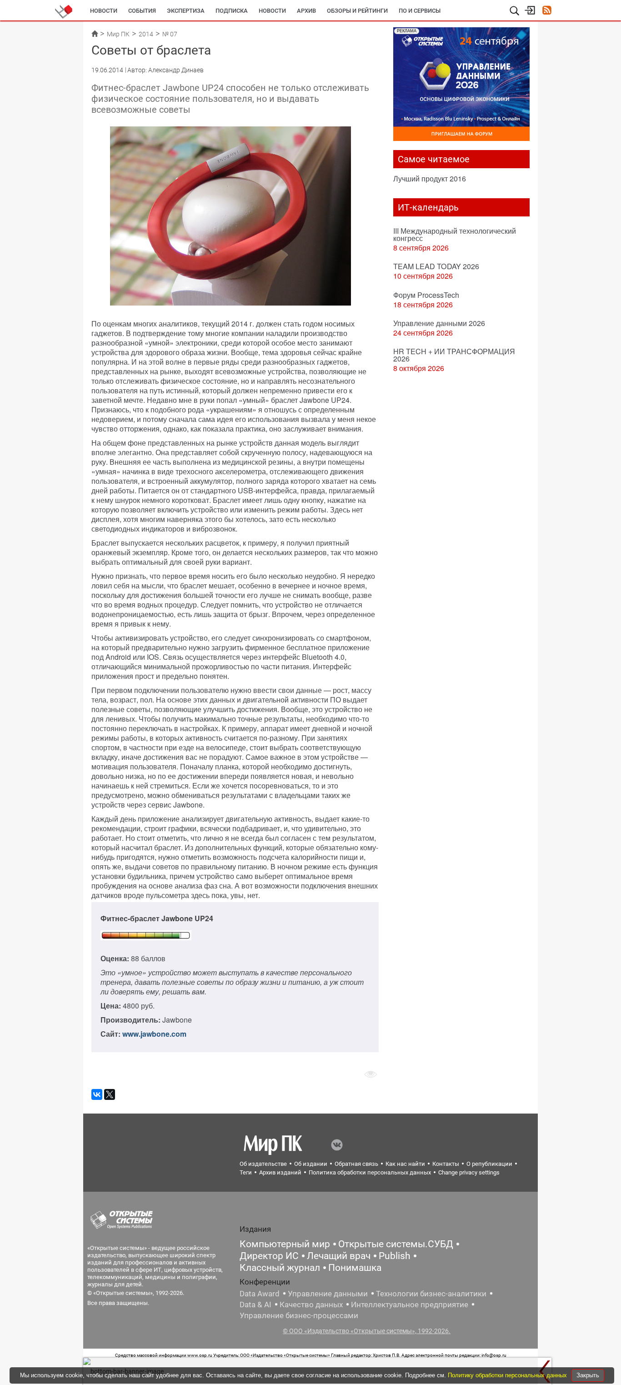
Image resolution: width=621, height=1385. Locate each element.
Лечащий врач (339, 1255)
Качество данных (311, 1304)
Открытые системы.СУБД (395, 1244)
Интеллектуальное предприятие (409, 1304)
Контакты (445, 1163)
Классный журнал (280, 1267)
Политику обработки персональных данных (508, 1375)
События (142, 10)
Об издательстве (263, 1163)
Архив (306, 10)
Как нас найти (405, 1163)
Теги (246, 1172)
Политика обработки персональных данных (370, 1172)
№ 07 (169, 34)
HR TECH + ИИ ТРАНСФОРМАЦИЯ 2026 (454, 355)
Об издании (310, 1163)
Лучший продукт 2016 (429, 178)
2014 (146, 34)
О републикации (489, 1163)
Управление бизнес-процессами (299, 1315)
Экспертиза (186, 10)
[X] (109, 1094)
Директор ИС (269, 1255)
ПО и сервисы (420, 10)
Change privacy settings (469, 1172)
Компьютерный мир (285, 1244)
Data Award (260, 1293)
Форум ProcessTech (426, 295)
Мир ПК (118, 34)
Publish (395, 1255)
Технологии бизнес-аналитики (431, 1293)
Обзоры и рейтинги (357, 10)
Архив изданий (280, 1172)
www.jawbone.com (154, 1034)
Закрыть (587, 1375)
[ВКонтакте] (96, 1094)
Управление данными (328, 1293)
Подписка (231, 10)
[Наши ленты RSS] (546, 11)
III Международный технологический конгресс (454, 234)
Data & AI (255, 1304)
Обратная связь (356, 1163)
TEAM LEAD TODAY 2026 (436, 266)
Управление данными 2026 (439, 323)
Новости (103, 10)
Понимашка (354, 1267)
